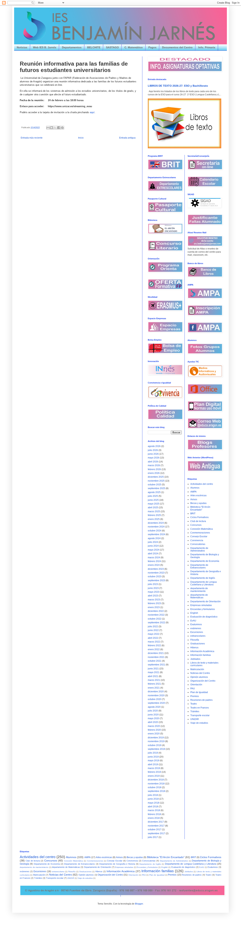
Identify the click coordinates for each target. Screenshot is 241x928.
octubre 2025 (154, 484)
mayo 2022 (153, 634)
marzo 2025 (154, 511)
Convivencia (196, 540)
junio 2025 (153, 500)
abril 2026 (153, 461)
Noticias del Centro (200, 673)
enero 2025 (154, 519)
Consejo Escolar (198, 536)
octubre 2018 (154, 787)
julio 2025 (153, 496)
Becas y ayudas (198, 503)
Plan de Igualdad (199, 692)
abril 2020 (153, 722)
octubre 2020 (154, 699)
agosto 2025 (154, 492)
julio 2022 (153, 626)
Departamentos (72, 47)
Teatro (193, 703)
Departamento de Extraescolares (199, 566)
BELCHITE (93, 47)
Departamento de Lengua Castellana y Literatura (203, 583)
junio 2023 (153, 588)
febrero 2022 (154, 645)
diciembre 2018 (156, 779)
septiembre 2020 (156, 703)
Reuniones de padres (201, 700)
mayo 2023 (153, 592)
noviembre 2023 (156, 572)
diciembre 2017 (156, 821)
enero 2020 (154, 733)
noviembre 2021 (156, 657)
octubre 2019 (154, 745)
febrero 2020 (154, 730)
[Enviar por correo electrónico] (48, 128)
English (194, 613)
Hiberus (194, 647)
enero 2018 (154, 818)
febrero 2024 (154, 561)
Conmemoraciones (200, 532)
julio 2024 (153, 542)
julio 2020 (153, 710)
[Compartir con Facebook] (59, 128)
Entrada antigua (127, 137)
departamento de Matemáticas (199, 596)
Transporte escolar (200, 715)
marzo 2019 (154, 768)
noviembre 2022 (156, 615)
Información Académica (202, 651)
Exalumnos (196, 624)
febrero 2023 (154, 603)
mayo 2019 (153, 760)
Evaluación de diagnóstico (203, 616)
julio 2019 (153, 752)
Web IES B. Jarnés (44, 47)
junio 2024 (153, 546)
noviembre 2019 (156, 741)
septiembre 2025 (156, 488)
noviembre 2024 (156, 526)
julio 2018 (153, 795)
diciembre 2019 (156, 737)
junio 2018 (153, 799)
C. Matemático (133, 47)
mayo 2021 (153, 672)
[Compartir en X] (55, 128)
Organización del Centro (202, 681)
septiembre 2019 (156, 749)
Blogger (139, 903)
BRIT (192, 513)
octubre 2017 (154, 829)
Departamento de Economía (204, 561)
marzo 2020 (154, 726)
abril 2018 (153, 806)
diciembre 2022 (156, 611)
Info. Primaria (206, 47)
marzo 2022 (154, 641)
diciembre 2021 (156, 653)
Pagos (152, 47)
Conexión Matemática (201, 529)
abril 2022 (153, 638)
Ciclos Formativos (199, 517)
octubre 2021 (154, 661)
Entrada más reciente (32, 137)
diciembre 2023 (156, 569)
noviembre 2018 (156, 783)
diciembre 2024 (156, 523)
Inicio (81, 137)
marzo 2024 (154, 557)
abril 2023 (153, 595)
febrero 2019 (154, 772)
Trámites (194, 711)
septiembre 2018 (156, 791)
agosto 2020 (154, 707)
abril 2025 (153, 507)
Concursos (195, 525)
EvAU (193, 620)
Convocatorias (197, 544)
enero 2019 (154, 776)
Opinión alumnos (199, 677)
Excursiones (196, 632)
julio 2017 (153, 837)
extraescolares (197, 636)
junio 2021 (153, 668)
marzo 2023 (154, 599)
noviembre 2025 (156, 481)
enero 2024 (154, 565)
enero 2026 (154, 473)
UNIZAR (194, 719)
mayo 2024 (153, 549)
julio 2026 (153, 450)
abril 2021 (153, 676)
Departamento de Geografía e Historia (117, 864)
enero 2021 (154, 687)
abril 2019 (153, 764)
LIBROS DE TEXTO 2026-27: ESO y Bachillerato (178, 85)
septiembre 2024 (156, 534)
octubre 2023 (154, 576)
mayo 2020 (153, 718)
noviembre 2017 (156, 825)
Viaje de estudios (199, 723)
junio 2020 (153, 714)
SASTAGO (112, 47)
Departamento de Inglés (202, 578)
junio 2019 (153, 756)
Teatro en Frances (199, 707)
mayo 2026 (153, 457)
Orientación (196, 684)
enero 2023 (154, 607)
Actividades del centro (201, 484)
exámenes (195, 628)
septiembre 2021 (156, 664)
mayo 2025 (153, 503)
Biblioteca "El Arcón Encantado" (200, 508)
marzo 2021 (154, 680)
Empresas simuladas (201, 605)
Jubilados (195, 659)
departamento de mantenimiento (199, 589)
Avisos (193, 499)
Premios (194, 696)
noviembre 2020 (156, 695)
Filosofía (194, 640)
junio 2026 (153, 454)
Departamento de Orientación (205, 601)
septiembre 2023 (156, 580)
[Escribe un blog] (51, 128)
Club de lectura (198, 521)
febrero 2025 (154, 515)
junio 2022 (153, 630)
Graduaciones (197, 643)
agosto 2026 (154, 446)
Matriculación (197, 669)
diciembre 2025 (156, 477)
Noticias (22, 47)
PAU (192, 688)
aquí (92, 112)
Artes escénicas (198, 495)
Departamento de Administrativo (199, 549)
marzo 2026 (154, 465)
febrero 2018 (154, 814)
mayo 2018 (153, 802)
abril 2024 (153, 553)
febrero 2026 (154, 469)
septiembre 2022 (156, 622)
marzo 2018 (154, 810)
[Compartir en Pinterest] (62, 128)
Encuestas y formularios (202, 609)
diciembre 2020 (156, 691)
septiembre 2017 (156, 833)
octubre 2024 (154, 530)
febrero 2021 (154, 684)
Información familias (200, 655)
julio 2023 (153, 584)
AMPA (193, 491)
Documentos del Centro (177, 47)
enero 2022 (154, 649)
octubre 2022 (154, 618)
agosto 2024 (154, 538)
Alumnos (194, 487)
